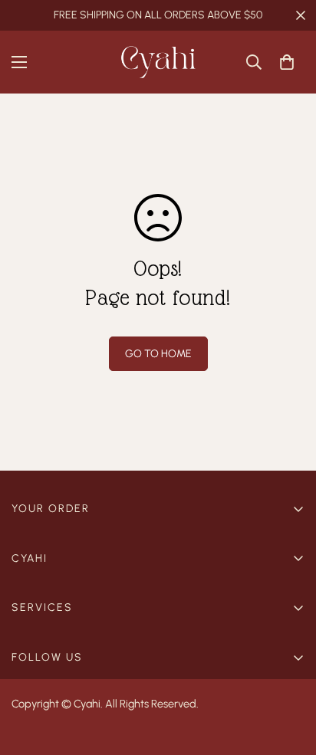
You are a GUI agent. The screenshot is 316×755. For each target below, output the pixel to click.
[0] (286, 62)
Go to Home (158, 353)
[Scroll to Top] (288, 673)
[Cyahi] (158, 62)
